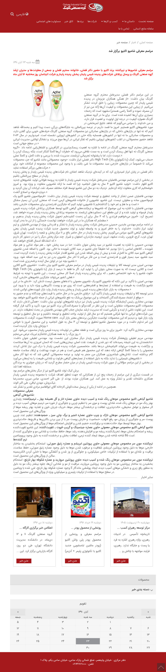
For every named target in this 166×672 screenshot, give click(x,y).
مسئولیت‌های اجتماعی (48, 21)
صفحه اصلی (146, 42)
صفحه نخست (146, 21)
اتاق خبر (69, 21)
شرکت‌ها (92, 21)
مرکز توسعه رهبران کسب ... (133, 528)
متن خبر (121, 561)
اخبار (133, 42)
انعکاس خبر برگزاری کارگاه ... (35, 528)
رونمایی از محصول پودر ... (86, 528)
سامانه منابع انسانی (143, 29)
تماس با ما (123, 29)
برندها (80, 21)
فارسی (21, 14)
